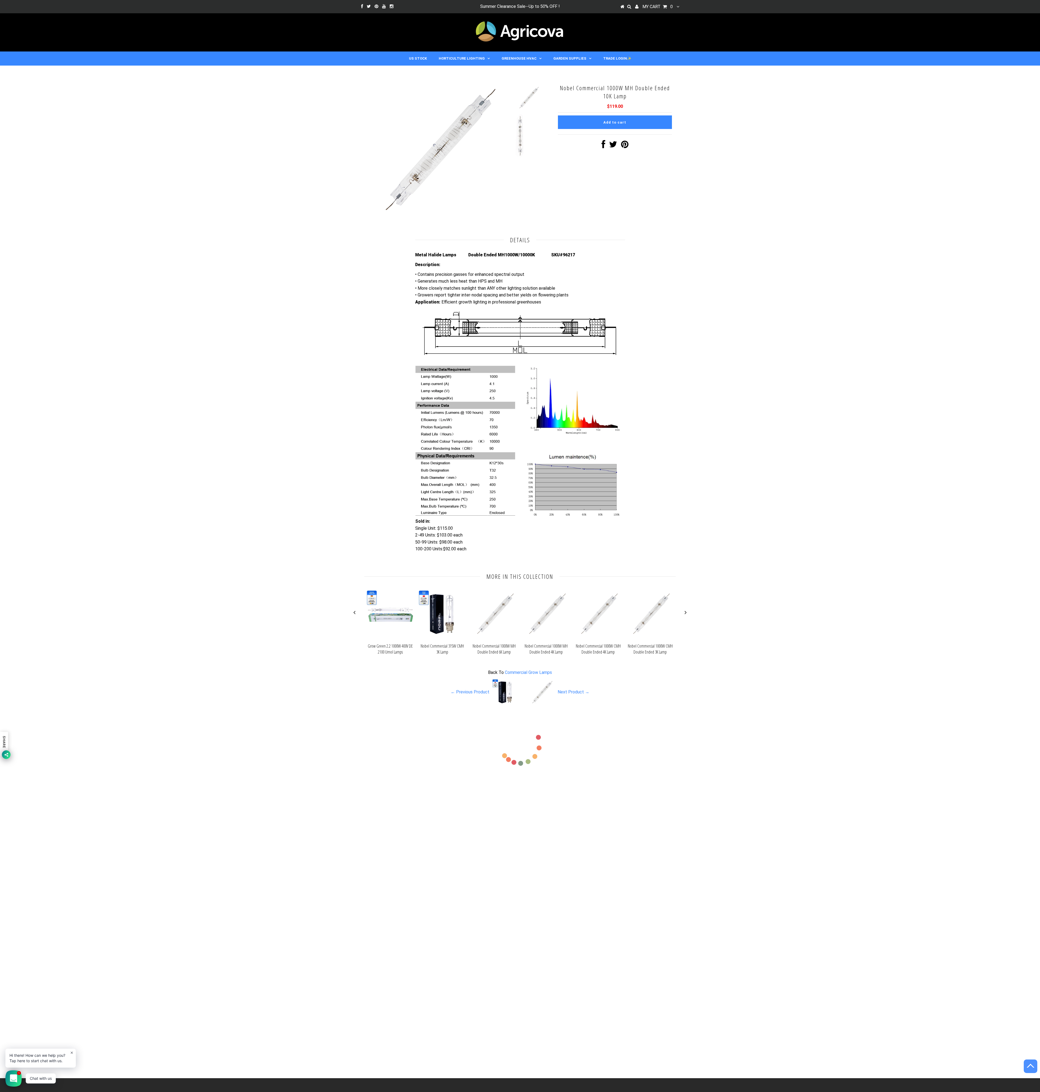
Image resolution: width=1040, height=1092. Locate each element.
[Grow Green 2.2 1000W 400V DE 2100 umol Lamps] (390, 637)
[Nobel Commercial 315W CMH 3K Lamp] (442, 637)
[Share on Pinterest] (624, 145)
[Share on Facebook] (603, 145)
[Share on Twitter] (613, 145)
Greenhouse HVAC (519, 58)
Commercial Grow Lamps (528, 672)
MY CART (657, 6)
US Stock (418, 58)
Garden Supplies (569, 58)
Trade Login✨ (617, 58)
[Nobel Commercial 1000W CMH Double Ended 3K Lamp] (650, 637)
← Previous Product (470, 691)
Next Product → (573, 691)
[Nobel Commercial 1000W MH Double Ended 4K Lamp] (546, 637)
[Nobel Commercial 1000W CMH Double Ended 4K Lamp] (598, 637)
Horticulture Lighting (462, 58)
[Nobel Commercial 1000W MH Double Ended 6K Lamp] (494, 637)
